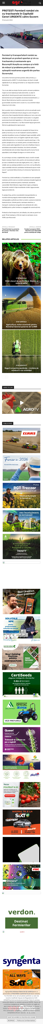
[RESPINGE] (40, 1006)
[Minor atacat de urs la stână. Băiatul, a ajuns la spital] (21, 264)
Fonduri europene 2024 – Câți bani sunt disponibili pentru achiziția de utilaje (32, 230)
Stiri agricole (21, 278)
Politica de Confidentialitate (26, 1020)
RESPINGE (11, 1020)
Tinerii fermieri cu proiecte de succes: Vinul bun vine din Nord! (10, 230)
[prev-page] (3, 377)
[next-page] (6, 377)
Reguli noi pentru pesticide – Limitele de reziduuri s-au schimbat (22, 369)
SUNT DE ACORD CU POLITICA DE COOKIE (21, 1017)
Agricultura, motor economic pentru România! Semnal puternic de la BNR (21, 326)
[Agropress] (21, 3)
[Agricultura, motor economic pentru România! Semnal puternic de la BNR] (21, 307)
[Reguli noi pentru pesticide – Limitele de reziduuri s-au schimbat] (21, 351)
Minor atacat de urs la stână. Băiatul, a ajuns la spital (21, 282)
